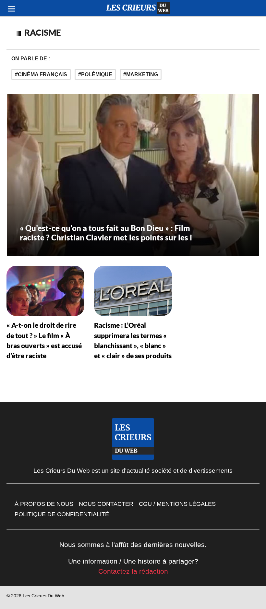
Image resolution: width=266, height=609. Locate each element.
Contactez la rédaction (133, 571)
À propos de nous (44, 504)
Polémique (96, 74)
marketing (142, 74)
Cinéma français (42, 74)
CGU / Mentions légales (177, 504)
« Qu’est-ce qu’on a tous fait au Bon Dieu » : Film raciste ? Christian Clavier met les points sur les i (106, 232)
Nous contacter (106, 504)
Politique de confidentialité (62, 514)
